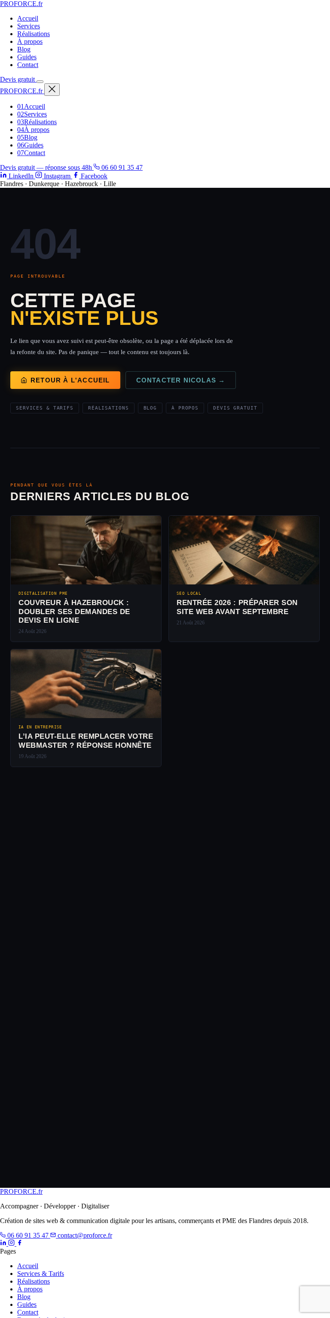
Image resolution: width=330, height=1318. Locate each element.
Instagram (57, 176)
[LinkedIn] (4, 1243)
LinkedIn (21, 176)
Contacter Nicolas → (181, 380)
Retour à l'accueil (70, 380)
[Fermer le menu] (52, 89)
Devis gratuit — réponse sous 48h (47, 167)
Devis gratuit (18, 79)
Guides (27, 57)
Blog (24, 49)
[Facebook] (19, 1243)
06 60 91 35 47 (121, 167)
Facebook (93, 176)
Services (28, 26)
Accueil (27, 18)
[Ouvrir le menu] (40, 81)
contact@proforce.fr (84, 1235)
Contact (27, 64)
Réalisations (33, 33)
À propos (30, 41)
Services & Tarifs (44, 408)
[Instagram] (12, 1243)
